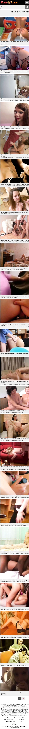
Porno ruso (23, 525)
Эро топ (25, 715)
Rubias (21, 269)
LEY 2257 (14, 724)
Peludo (21, 412)
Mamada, (8, 128)
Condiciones (10, 722)
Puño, (16, 354)
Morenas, (24, 241)
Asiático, (10, 185)
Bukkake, (14, 185)
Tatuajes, (6, 185)
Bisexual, (16, 100)
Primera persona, (18, 241)
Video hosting (19, 717)
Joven (6, 694)
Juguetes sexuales (7, 72)
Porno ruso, (8, 157)
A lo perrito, (19, 384)
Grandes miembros (22, 665)
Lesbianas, (3, 497)
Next (23, 698)
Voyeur (14, 213)
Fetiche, (13, 269)
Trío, (11, 213)
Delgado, (24, 100)
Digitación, (11, 665)
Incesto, (2, 637)
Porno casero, (4, 100)
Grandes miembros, (16, 412)
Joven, (2, 128)
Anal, (2, 72)
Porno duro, (3, 384)
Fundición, (3, 609)
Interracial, (10, 581)
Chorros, (26, 384)
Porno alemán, (12, 525)
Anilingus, (3, 553)
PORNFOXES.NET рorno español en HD (17, 726)
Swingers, (8, 241)
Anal (2, 44)
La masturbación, (19, 157)
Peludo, (24, 157)
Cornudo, (20, 100)
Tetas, (13, 100)
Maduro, (24, 128)
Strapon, (7, 609)
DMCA (21, 722)
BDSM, (2, 185)
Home (7, 717)
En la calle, (9, 100)
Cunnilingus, (3, 157)
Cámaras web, (19, 185)
